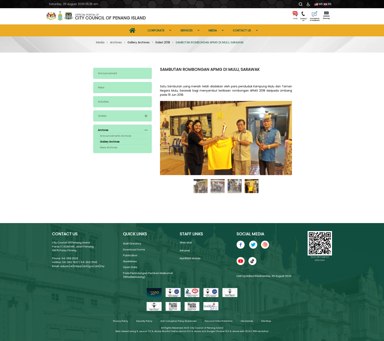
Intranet (185, 250)
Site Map (266, 321)
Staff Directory (132, 243)
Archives (103, 130)
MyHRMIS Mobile (190, 258)
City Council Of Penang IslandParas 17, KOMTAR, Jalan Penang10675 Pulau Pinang (73, 246)
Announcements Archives (115, 136)
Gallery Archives (110, 141)
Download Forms (134, 249)
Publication (130, 255)
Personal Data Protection (219, 321)
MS (320, 4)
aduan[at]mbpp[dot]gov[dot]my (82, 266)
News (101, 87)
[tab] (201, 186)
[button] (146, 116)
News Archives (108, 147)
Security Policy (144, 321)
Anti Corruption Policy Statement (178, 321)
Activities (103, 101)
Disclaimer (247, 321)
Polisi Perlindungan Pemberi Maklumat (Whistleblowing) (148, 275)
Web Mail (186, 242)
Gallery (102, 116)
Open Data (130, 267)
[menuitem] (132, 30)
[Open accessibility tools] (308, 4)
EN (329, 4)
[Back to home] (60, 16)
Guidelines (130, 261)
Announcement (107, 73)
